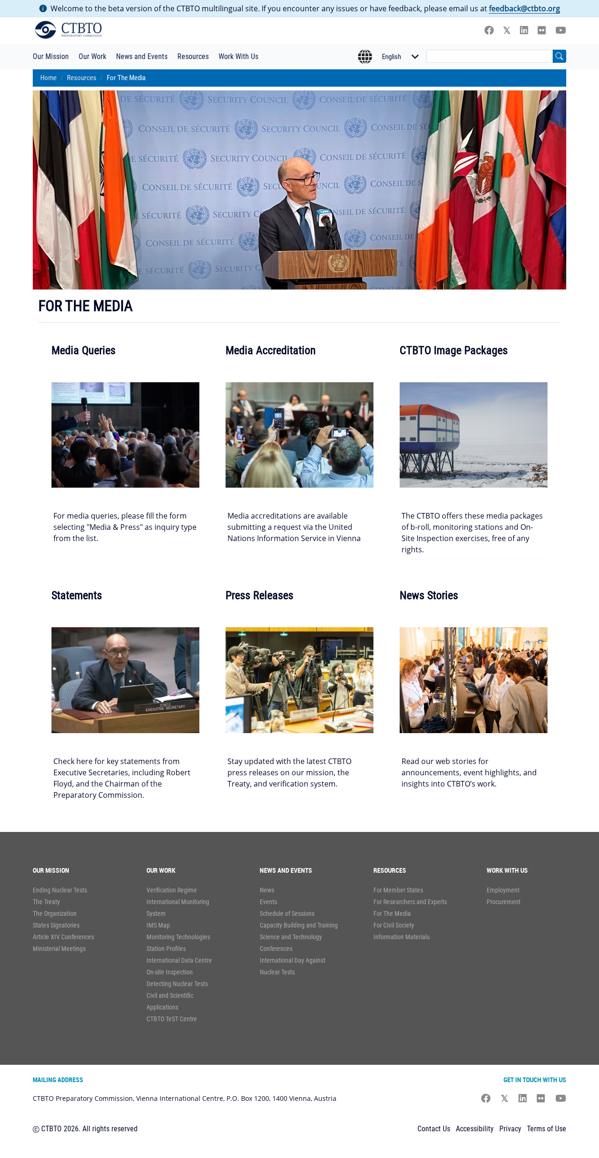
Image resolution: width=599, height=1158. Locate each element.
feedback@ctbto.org (524, 8)
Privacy (510, 1128)
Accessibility (475, 1128)
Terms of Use (546, 1128)
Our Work (92, 56)
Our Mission (51, 56)
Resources (193, 56)
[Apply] (559, 56)
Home (48, 78)
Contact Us (433, 1128)
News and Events (142, 56)
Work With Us (238, 56)
